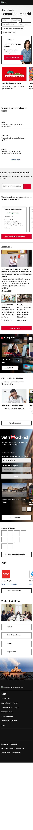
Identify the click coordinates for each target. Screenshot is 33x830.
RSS (3, 725)
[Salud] (16, 122)
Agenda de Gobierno (9, 32)
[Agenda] (29, 643)
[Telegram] (20, 737)
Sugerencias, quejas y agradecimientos (13, 748)
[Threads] (26, 737)
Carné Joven (23, 24)
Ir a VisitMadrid (15, 517)
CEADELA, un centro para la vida (12, 361)
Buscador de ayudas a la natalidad (13, 28)
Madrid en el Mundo (9, 721)
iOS (8, 584)
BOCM (5, 20)
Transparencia (7, 712)
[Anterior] (25, 99)
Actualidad (5, 698)
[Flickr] (15, 737)
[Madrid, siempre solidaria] (14, 79)
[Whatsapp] (4, 737)
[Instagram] (9, 732)
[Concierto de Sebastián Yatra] (14, 399)
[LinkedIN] (26, 732)
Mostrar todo (15, 160)
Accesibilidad (5, 752)
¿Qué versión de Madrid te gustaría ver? (15, 456)
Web (3, 584)
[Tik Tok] (9, 737)
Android (14, 584)
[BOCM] (29, 627)
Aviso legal (4, 744)
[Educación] (16, 135)
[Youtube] (20, 732)
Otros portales (16, 752)
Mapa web (14, 744)
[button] (13, 57)
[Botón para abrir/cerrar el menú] (30, 2)
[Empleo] (16, 149)
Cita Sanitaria (16, 20)
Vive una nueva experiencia (11, 466)
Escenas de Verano (8, 24)
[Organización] (29, 652)
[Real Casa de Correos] (29, 635)
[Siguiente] (30, 99)
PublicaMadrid (7, 716)
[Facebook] (4, 732)
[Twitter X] (15, 732)
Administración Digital (10, 707)
